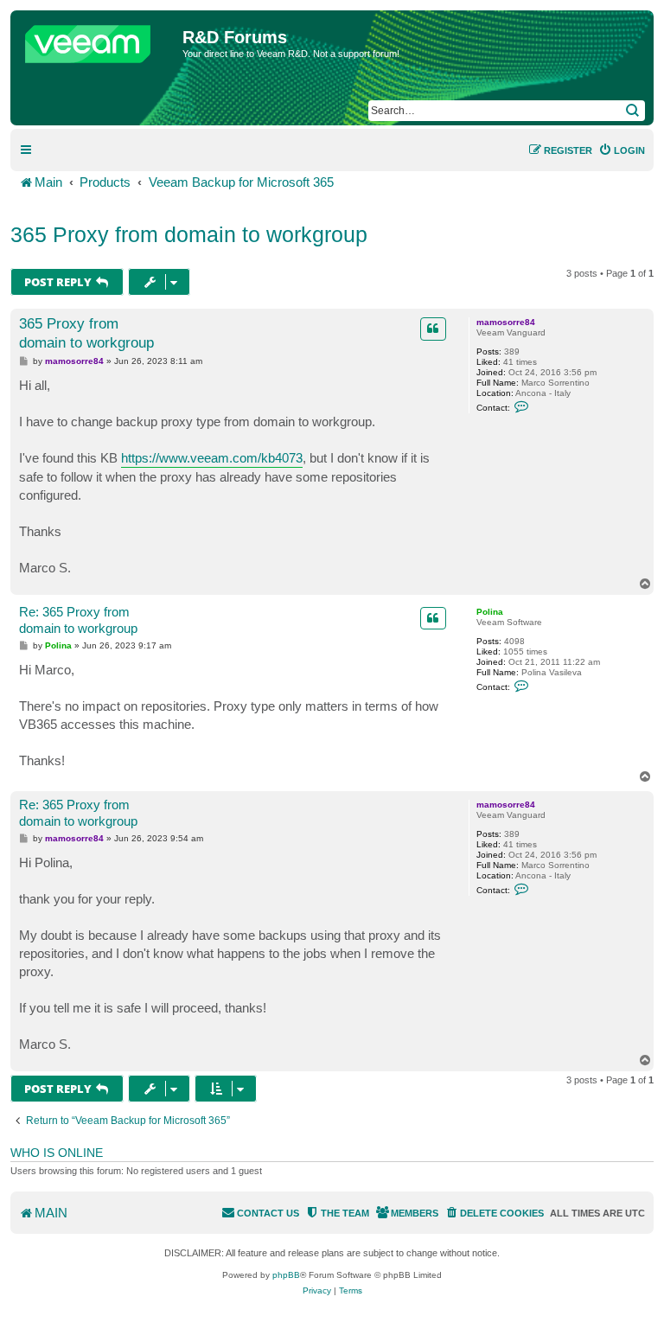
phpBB (286, 1275)
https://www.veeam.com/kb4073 (212, 457)
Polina (489, 611)
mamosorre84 (505, 322)
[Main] (98, 40)
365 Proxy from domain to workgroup (188, 234)
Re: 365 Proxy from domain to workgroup (78, 620)
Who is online (56, 1152)
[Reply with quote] (433, 328)
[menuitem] (621, 150)
